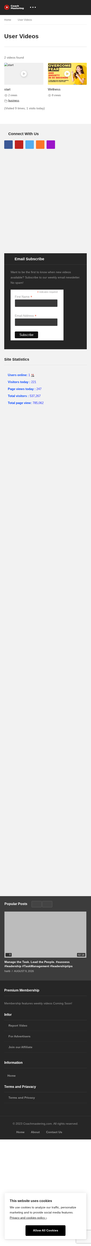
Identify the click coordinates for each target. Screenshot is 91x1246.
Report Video (17, 1025)
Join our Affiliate (20, 1047)
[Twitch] (51, 144)
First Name (23, 297)
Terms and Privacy (21, 1097)
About (35, 1132)
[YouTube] (19, 144)
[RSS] (40, 144)
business (13, 100)
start (7, 89)
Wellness (54, 89)
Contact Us (54, 1132)
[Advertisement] (45, 200)
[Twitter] (29, 144)
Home (11, 1075)
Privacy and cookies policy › (28, 1217)
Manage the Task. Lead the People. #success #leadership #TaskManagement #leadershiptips (38, 964)
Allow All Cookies (45, 1230)
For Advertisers (19, 1036)
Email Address (25, 316)
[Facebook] (8, 144)
